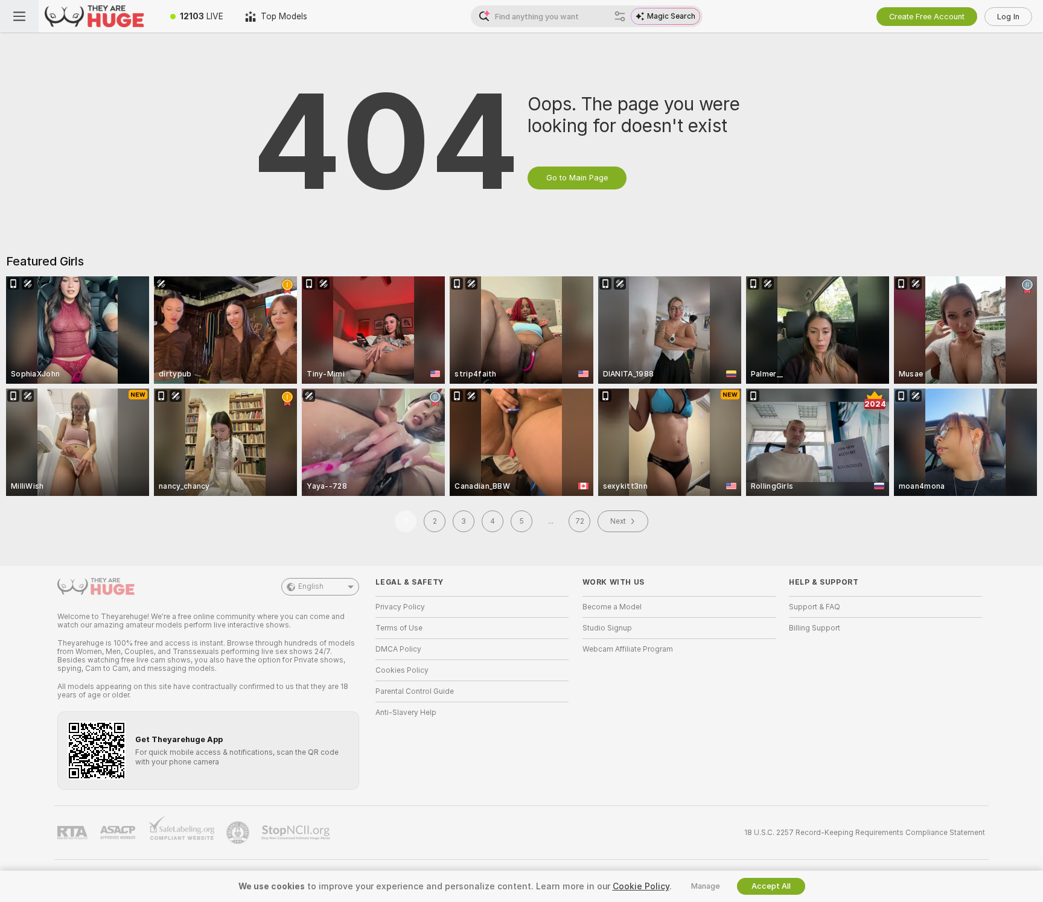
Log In (1008, 16)
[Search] (619, 16)
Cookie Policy (641, 886)
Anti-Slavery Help (405, 712)
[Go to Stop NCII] (297, 832)
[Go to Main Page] (99, 16)
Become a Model (612, 607)
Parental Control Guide (414, 691)
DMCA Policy (398, 649)
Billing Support (814, 628)
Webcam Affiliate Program (627, 649)
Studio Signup (607, 628)
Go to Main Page (577, 177)
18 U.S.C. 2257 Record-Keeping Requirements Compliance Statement (864, 832)
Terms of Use (399, 628)
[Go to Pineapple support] (239, 832)
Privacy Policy (400, 607)
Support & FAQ (814, 607)
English (311, 586)
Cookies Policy (402, 670)
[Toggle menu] (19, 16)
